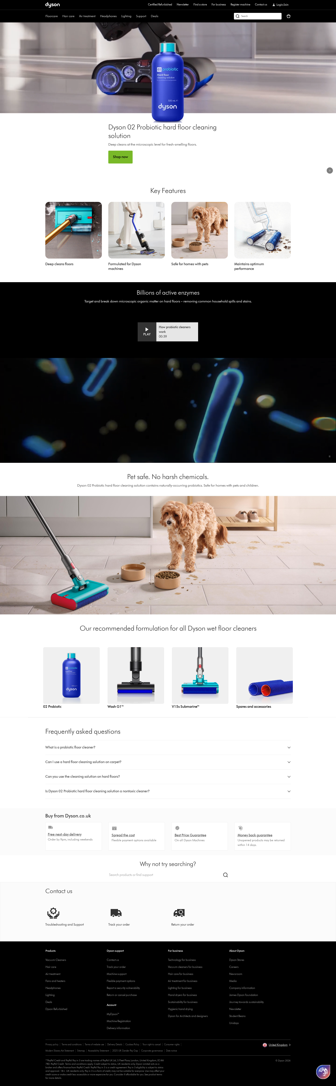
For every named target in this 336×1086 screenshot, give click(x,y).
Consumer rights (171, 1044)
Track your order (116, 967)
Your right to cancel (152, 1044)
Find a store (200, 4)
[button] (330, 170)
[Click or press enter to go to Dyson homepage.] (52, 5)
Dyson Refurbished (56, 1009)
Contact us (261, 4)
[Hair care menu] (76, 16)
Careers (234, 967)
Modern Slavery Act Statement (60, 1050)
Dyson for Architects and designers (188, 1016)
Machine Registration (119, 1021)
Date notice (171, 1050)
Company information (242, 988)
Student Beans (237, 1016)
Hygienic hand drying (180, 1009)
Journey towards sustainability (246, 1002)
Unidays (234, 1023)
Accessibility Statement (98, 1050)
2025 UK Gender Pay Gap (125, 1050)
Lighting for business (180, 988)
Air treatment (87, 16)
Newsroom (235, 974)
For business (219, 4)
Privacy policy (52, 1044)
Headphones (108, 16)
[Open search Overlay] (258, 16)
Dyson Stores (236, 960)
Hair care (68, 16)
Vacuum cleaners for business (185, 967)
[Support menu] (148, 16)
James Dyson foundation (243, 995)
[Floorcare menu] (60, 16)
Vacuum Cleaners (56, 960)
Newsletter (183, 4)
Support (141, 16)
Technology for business (182, 960)
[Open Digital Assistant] (323, 1072)
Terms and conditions (71, 1044)
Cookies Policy (132, 1044)
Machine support (116, 974)
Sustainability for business (183, 1002)
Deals (154, 16)
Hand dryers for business (182, 995)
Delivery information (118, 1028)
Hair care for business (180, 974)
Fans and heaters (55, 981)
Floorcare (52, 16)
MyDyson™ (113, 1014)
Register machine (240, 4)
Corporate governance (152, 1050)
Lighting (126, 16)
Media (233, 981)
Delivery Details (114, 1044)
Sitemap (81, 1050)
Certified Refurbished (160, 4)
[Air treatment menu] (97, 16)
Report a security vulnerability (123, 988)
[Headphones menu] (119, 16)
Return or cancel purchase (122, 995)
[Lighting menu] (133, 16)
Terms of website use (94, 1044)
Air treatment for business (182, 981)
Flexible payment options (121, 981)
